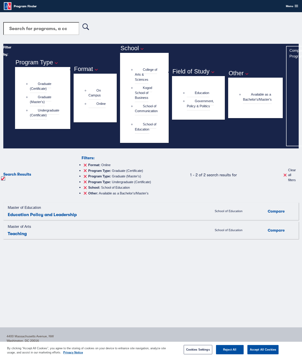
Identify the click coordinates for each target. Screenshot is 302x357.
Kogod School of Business (143, 93)
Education (202, 93)
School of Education (145, 126)
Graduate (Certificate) (40, 86)
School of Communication (146, 108)
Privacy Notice (73, 352)
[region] (151, 349)
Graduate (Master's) (40, 99)
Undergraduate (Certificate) (44, 112)
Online (101, 104)
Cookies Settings (198, 349)
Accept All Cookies (263, 349)
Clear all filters (292, 175)
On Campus (94, 92)
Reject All (229, 349)
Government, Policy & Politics (200, 103)
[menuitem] (44, 86)
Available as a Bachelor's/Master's (257, 96)
